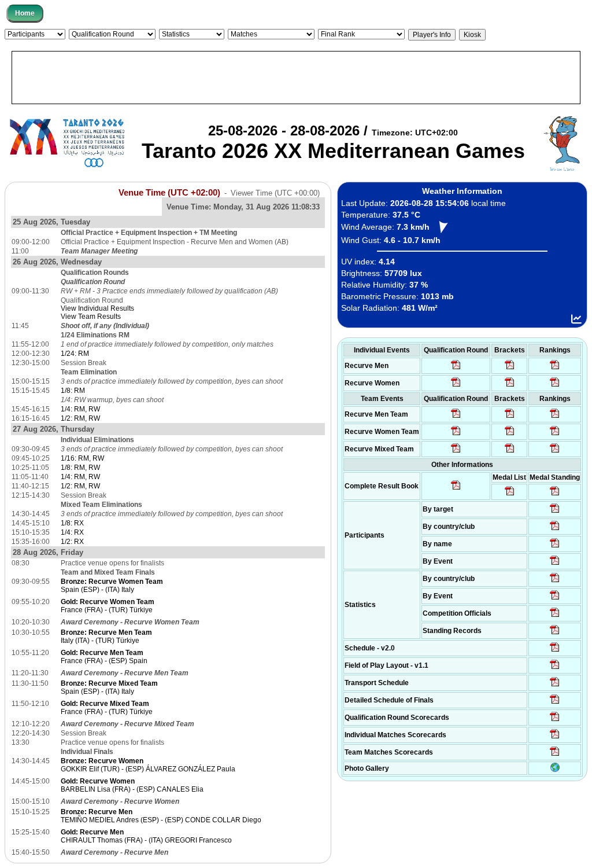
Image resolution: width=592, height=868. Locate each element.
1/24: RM (75, 354)
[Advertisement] (296, 78)
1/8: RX (72, 523)
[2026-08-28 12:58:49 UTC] (510, 386)
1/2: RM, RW (80, 418)
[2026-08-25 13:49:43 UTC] (555, 616)
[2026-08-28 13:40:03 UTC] (510, 369)
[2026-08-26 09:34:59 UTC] (456, 386)
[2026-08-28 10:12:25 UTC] (510, 452)
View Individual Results (97, 308)
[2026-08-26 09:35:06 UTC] (456, 452)
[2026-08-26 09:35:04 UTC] (456, 417)
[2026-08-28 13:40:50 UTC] (456, 489)
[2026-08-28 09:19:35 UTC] (510, 417)
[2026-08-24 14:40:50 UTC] (555, 529)
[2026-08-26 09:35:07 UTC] (456, 435)
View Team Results (91, 316)
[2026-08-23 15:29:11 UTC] (555, 634)
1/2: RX (72, 542)
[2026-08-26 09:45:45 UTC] (555, 720)
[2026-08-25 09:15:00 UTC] (555, 668)
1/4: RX (72, 532)
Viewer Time (275, 193)
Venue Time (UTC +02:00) (169, 192)
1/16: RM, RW (82, 458)
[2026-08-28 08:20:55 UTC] (510, 435)
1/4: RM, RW (80, 409)
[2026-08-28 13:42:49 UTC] (555, 755)
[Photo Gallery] (555, 770)
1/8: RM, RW (80, 468)
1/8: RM (73, 391)
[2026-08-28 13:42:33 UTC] (555, 738)
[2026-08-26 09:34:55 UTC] (456, 369)
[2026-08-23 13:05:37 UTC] (555, 512)
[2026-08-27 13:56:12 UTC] (555, 703)
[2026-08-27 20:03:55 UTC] (555, 686)
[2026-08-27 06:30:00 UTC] (555, 651)
